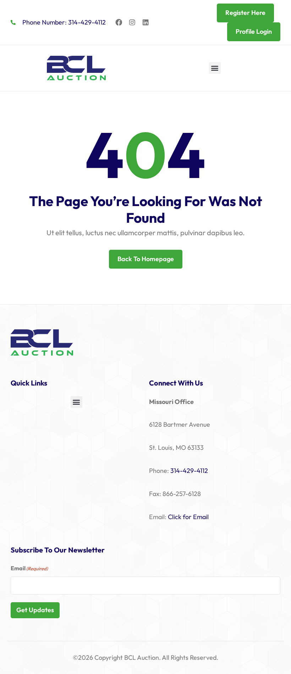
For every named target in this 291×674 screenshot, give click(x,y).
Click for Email (188, 517)
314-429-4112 (189, 471)
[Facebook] (119, 22)
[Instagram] (132, 22)
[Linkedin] (146, 22)
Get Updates (35, 610)
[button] (215, 68)
